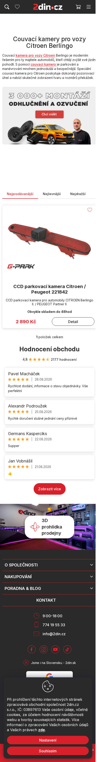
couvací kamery (43, 64)
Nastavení (47, 740)
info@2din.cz (54, 634)
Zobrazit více (49, 489)
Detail (73, 321)
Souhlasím (48, 751)
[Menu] (88, 7)
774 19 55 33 (54, 625)
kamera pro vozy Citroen (35, 55)
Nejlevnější (52, 194)
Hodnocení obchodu (49, 349)
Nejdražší (78, 194)
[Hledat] (7, 7)
